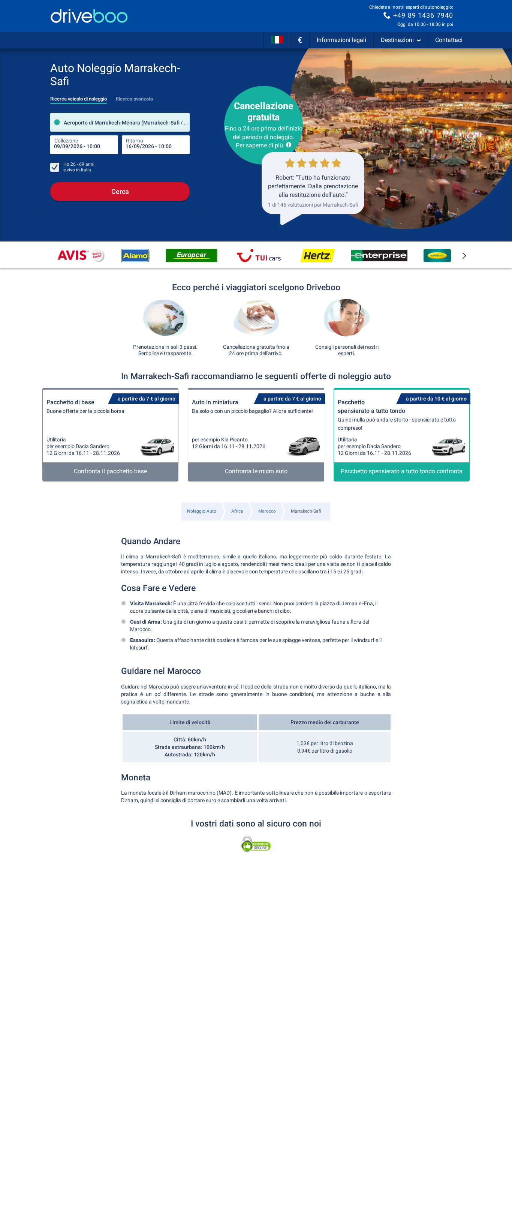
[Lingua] (277, 40)
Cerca (120, 191)
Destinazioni (397, 40)
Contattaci (449, 40)
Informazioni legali (341, 40)
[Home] (89, 16)
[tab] (78, 97)
